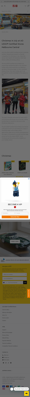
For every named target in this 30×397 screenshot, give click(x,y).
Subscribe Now (15, 216)
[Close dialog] (28, 178)
